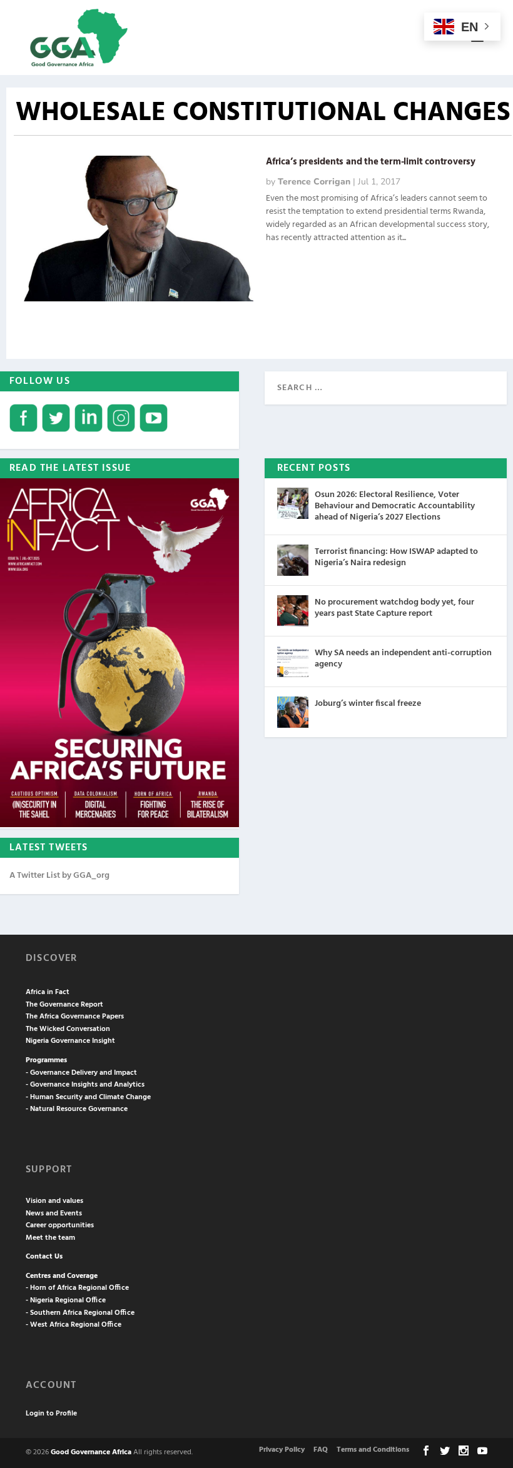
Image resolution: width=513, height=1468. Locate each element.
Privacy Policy (282, 1450)
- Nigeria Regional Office (66, 1300)
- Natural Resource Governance (77, 1109)
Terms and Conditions (373, 1450)
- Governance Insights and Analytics (85, 1084)
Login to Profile (51, 1413)
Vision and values (54, 1201)
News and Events (54, 1213)
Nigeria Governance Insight (70, 1041)
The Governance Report (64, 1004)
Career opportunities (60, 1225)
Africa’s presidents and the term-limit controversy (370, 161)
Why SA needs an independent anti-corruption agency (403, 658)
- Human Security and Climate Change (88, 1097)
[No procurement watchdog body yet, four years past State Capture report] (292, 610)
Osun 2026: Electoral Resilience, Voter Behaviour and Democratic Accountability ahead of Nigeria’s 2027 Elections (395, 506)
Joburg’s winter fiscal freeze (368, 703)
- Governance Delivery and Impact (81, 1073)
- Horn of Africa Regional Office (77, 1288)
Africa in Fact (47, 992)
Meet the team (50, 1238)
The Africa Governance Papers (75, 1016)
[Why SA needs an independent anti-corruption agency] (292, 661)
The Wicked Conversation (68, 1029)
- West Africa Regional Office (73, 1325)
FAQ (320, 1450)
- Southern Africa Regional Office (80, 1313)
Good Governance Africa (91, 1452)
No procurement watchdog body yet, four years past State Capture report (394, 608)
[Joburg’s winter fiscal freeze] (292, 712)
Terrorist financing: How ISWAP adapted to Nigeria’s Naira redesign (396, 557)
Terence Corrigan (314, 182)
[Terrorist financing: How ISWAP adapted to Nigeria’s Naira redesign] (292, 560)
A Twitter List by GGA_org (59, 875)
